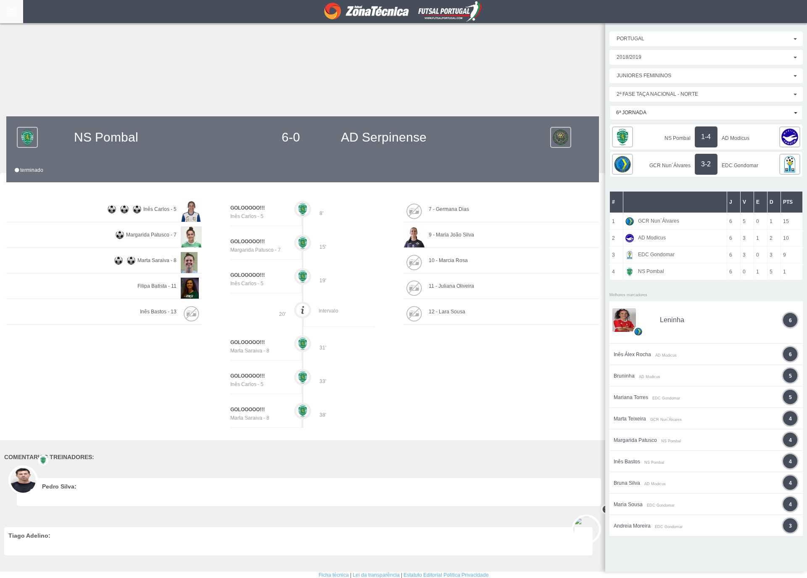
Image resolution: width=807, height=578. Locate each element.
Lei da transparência (376, 575)
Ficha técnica (334, 575)
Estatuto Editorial (423, 575)
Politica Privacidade (466, 575)
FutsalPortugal (403, 11)
